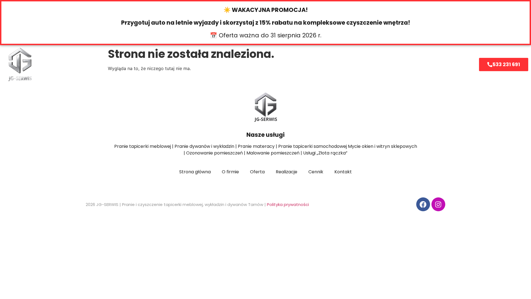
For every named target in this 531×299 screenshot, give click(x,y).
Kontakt (346, 64)
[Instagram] (438, 204)
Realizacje (308, 64)
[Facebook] (423, 204)
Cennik (270, 64)
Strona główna (150, 64)
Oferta (192, 64)
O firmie (234, 64)
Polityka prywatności (288, 204)
